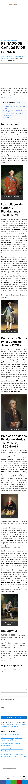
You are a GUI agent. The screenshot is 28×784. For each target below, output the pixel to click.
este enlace (7, 97)
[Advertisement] (14, 22)
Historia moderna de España (9, 40)
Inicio (2, 56)
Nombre (4, 691)
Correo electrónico (8, 699)
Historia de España (11, 56)
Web (2, 707)
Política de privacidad (9, 768)
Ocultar (18, 102)
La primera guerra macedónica (11, 734)
